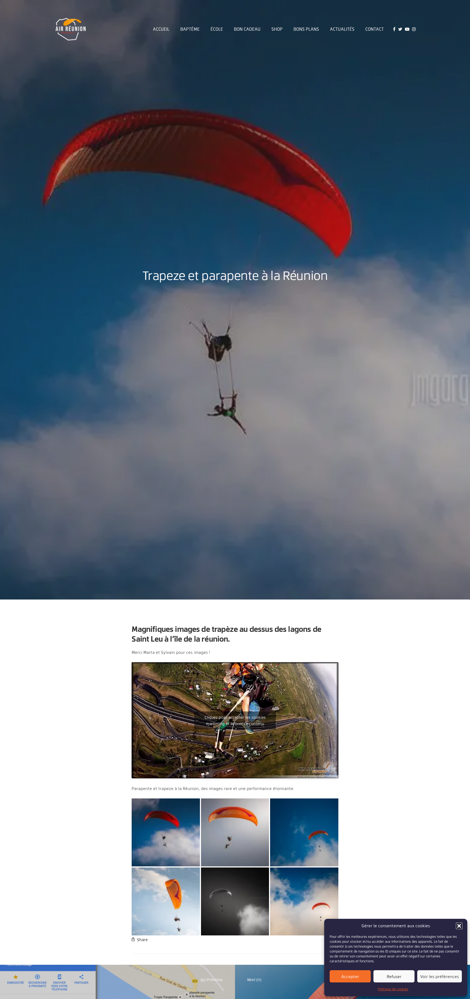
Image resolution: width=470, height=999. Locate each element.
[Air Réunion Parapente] (70, 29)
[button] (459, 926)
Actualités (342, 29)
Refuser (394, 976)
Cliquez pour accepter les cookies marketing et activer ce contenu (235, 720)
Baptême (190, 29)
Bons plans (306, 29)
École (217, 29)
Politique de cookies (393, 989)
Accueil (161, 29)
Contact (374, 29)
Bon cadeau (247, 29)
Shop (277, 29)
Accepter (350, 976)
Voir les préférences (439, 976)
